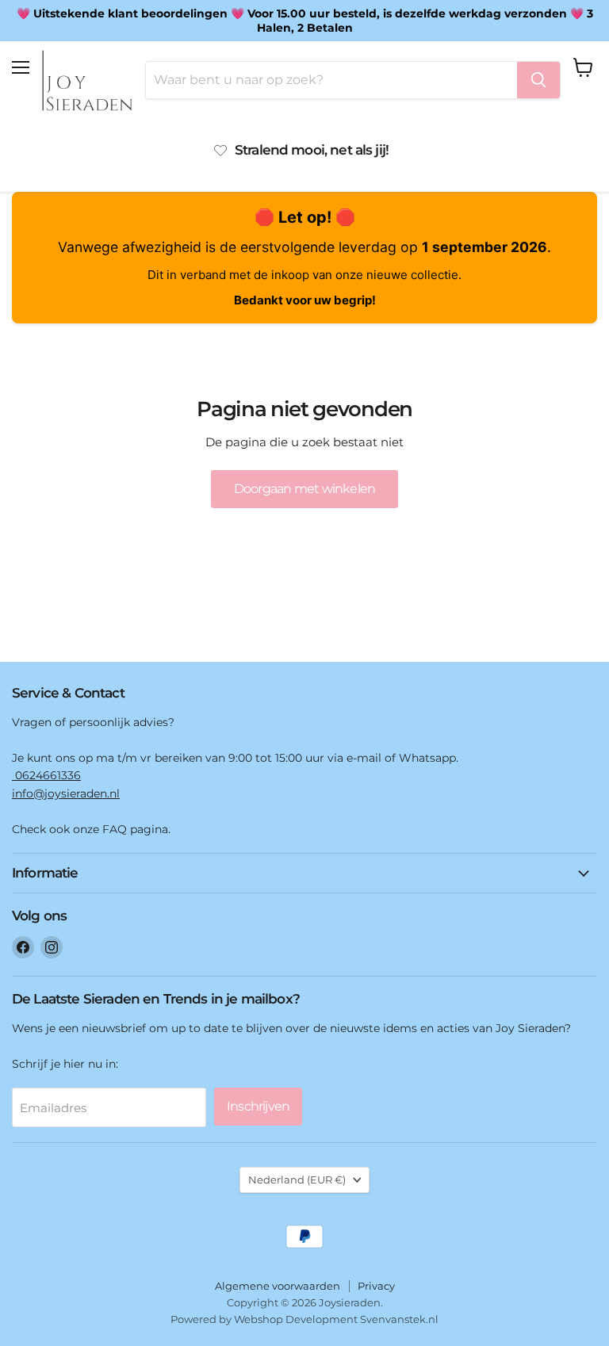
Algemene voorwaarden (277, 1285)
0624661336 (46, 775)
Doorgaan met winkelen (304, 488)
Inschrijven (258, 1106)
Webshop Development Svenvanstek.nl (336, 1319)
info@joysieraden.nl (66, 793)
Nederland (297, 1179)
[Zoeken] (538, 80)
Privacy (376, 1285)
